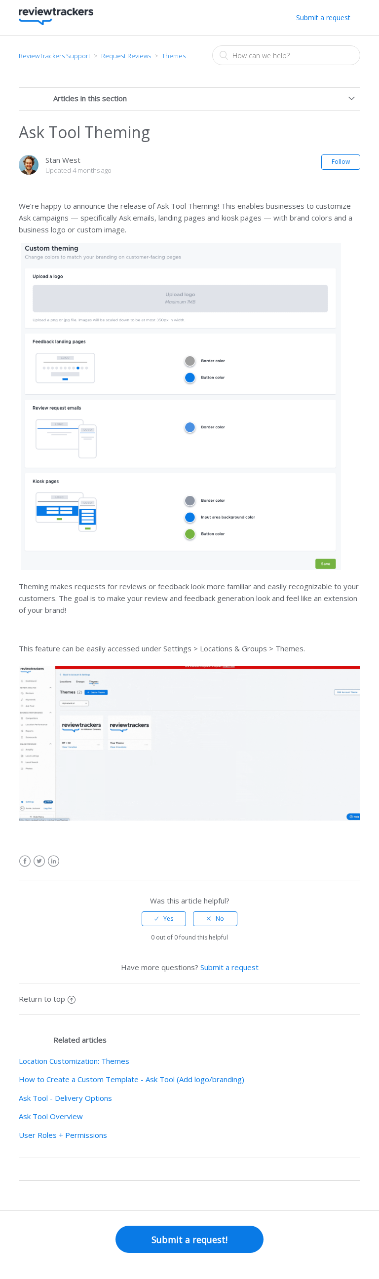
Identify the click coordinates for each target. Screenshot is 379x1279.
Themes (174, 55)
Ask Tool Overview (51, 1116)
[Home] (56, 22)
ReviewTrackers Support (54, 55)
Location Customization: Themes (74, 1061)
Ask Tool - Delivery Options (65, 1098)
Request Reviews (126, 55)
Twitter (39, 861)
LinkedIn (53, 861)
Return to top (42, 999)
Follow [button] (341, 161)
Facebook (25, 861)
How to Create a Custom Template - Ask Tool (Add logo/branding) (131, 1079)
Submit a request (323, 17)
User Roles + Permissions (63, 1135)
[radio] (164, 918)
